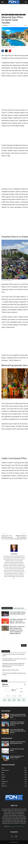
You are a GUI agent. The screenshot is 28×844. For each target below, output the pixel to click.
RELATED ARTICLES (7, 608)
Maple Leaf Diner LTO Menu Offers (10, 670)
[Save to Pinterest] (10, 51)
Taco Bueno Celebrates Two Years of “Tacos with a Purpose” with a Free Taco (18, 621)
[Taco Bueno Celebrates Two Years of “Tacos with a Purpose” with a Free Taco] (5, 621)
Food (6, 12)
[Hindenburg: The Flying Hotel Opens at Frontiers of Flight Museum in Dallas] (5, 723)
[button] (2, 2)
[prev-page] (2, 637)
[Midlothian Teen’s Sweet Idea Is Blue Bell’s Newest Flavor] (5, 743)
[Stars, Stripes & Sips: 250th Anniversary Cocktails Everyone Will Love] (5, 731)
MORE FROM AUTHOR (19, 608)
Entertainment (11, 14)
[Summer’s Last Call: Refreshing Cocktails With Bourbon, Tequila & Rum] (5, 716)
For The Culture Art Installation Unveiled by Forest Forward (14, 674)
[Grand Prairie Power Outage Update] (5, 750)
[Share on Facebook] (2, 51)
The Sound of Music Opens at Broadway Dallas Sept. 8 (13, 655)
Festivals (16, 14)
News (21, 14)
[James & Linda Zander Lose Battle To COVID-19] (5, 758)
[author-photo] (14, 551)
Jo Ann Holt (5, 25)
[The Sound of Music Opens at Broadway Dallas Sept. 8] (5, 613)
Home (2, 12)
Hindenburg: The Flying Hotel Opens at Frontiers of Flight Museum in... (17, 723)
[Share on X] (6, 51)
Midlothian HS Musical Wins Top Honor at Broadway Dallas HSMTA (20, 537)
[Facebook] (12, 836)
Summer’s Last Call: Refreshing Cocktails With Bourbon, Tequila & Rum (18, 716)
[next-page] (5, 637)
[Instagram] (16, 836)
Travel (24, 14)
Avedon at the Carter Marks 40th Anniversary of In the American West (7, 537)
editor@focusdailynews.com (17, 826)
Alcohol (10, 12)
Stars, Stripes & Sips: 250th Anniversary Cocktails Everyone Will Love (18, 731)
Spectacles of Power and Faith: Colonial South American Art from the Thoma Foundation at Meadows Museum (17, 630)
